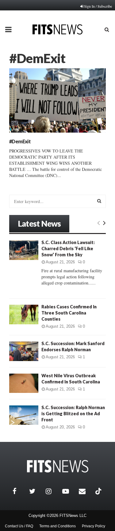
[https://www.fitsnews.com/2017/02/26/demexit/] (57, 100)
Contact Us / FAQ (19, 526)
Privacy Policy (93, 526)
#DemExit (20, 141)
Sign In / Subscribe (98, 6)
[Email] (85, 491)
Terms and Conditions (57, 526)
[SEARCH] (99, 201)
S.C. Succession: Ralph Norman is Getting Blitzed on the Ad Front (73, 413)
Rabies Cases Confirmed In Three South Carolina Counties (69, 313)
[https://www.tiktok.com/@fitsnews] (99, 491)
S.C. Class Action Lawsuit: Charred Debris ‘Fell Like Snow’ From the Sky (68, 248)
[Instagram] (52, 491)
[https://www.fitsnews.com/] (57, 466)
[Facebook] (19, 491)
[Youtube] (69, 491)
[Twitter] (36, 491)
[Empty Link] (98, 222)
